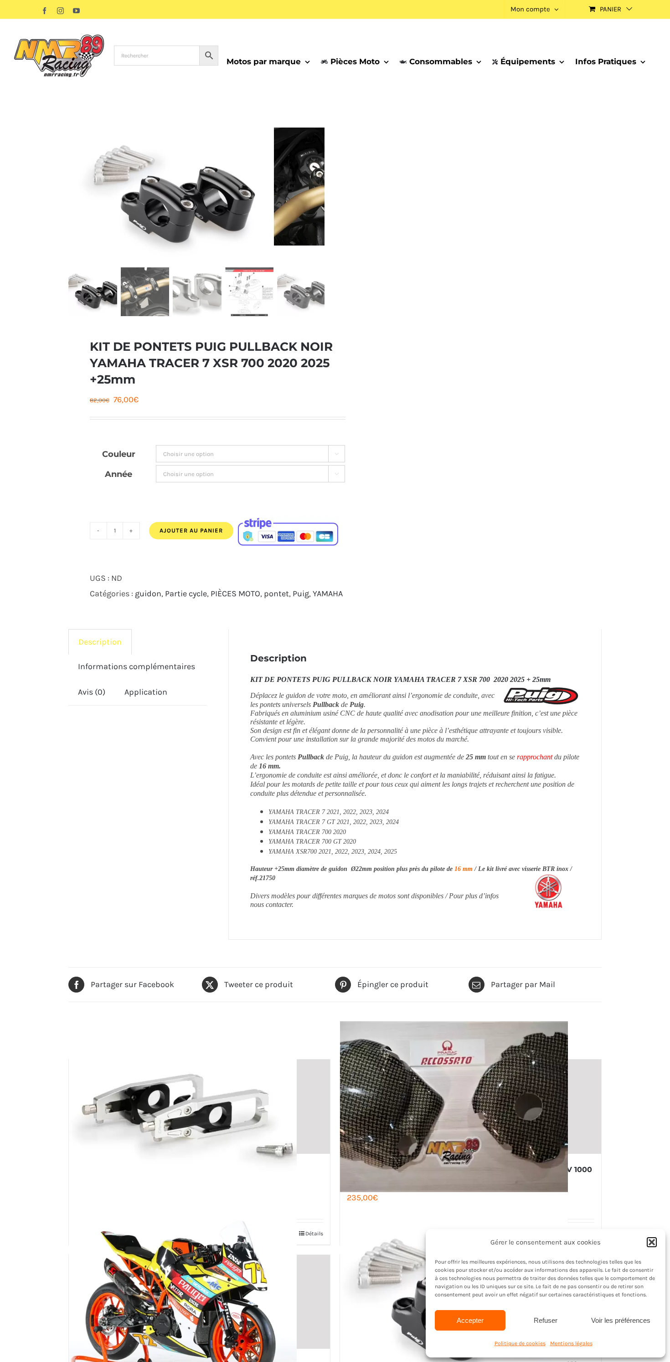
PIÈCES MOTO (235, 594)
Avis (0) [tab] (91, 692)
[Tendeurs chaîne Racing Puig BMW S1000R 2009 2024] (199, 1107)
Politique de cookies (520, 1343)
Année (118, 474)
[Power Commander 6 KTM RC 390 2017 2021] (199, 1302)
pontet (276, 594)
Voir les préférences (620, 1320)
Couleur (118, 454)
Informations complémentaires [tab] (136, 666)
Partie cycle (186, 594)
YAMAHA (328, 594)
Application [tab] (145, 692)
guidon (148, 594)
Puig (301, 594)
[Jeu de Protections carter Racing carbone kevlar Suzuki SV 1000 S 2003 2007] (470, 1107)
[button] (651, 1242)
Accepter (470, 1320)
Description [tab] (100, 642)
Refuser (545, 1320)
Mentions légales (571, 1343)
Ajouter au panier (191, 530)
